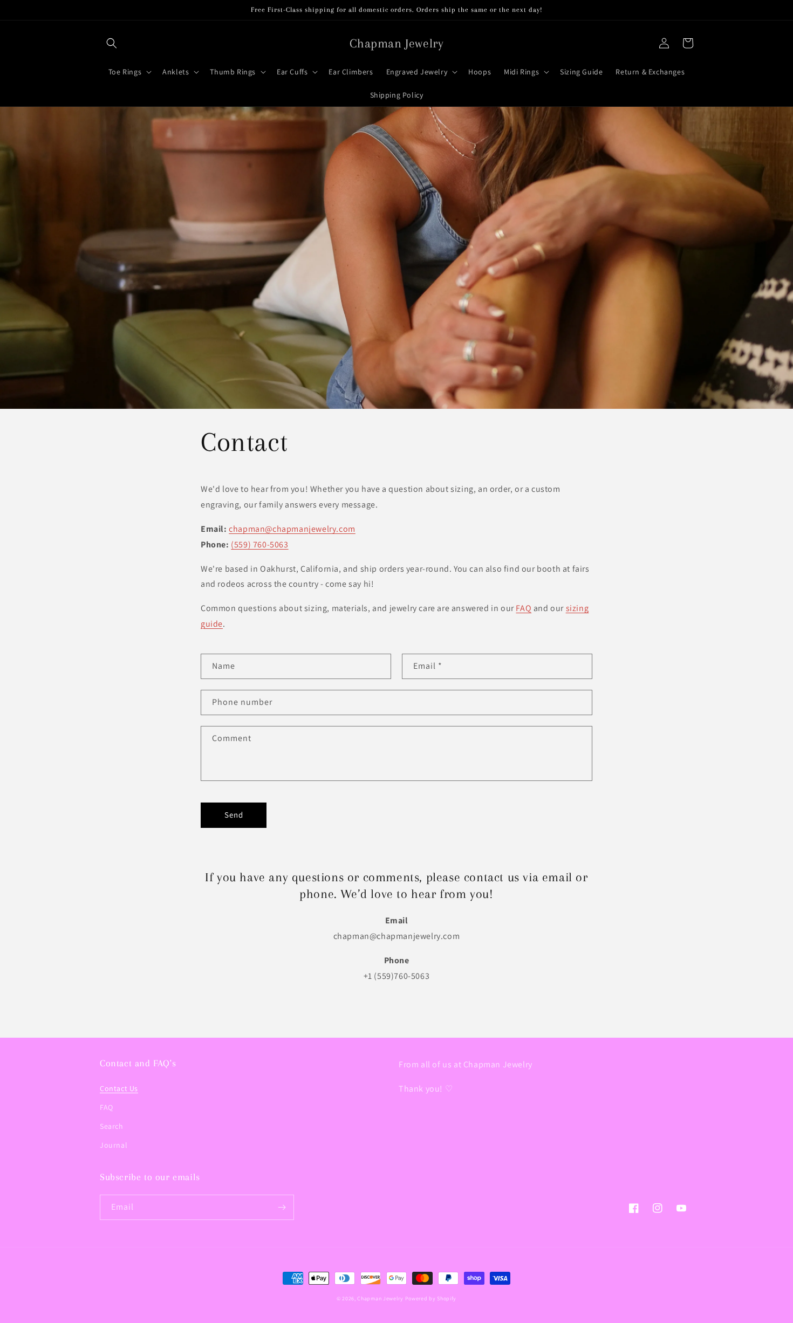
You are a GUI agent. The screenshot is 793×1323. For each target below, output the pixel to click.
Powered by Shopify (431, 1298)
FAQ (523, 608)
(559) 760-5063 (259, 544)
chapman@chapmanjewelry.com (292, 528)
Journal (113, 1145)
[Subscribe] (281, 1207)
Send (233, 815)
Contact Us (119, 1088)
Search (112, 1126)
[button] (112, 43)
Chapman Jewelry (380, 1298)
